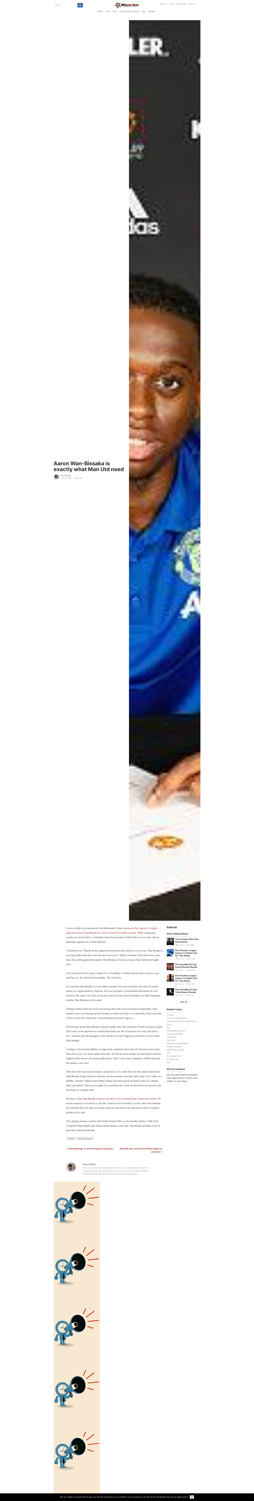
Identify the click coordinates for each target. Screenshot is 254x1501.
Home (100, 12)
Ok (192, 1497)
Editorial (71, 1138)
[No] (250, 1497)
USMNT (151, 12)
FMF (168, 1062)
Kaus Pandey (66, 475)
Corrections (180, 4)
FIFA (108, 12)
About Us (163, 4)
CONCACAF (172, 1037)
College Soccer (174, 1034)
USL (143, 12)
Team (171, 4)
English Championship (177, 1043)
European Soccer (84, 1138)
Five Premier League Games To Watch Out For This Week (186, 953)
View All (183, 1002)
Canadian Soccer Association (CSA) (181, 1023)
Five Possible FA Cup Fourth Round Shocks (186, 965)
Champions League (129, 12)
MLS (115, 12)
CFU (168, 1028)
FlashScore (172, 1059)
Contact (191, 4)
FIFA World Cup (174, 1056)
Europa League (174, 1047)
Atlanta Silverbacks (177, 1018)
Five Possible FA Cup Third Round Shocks (186, 991)
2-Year (170, 1015)
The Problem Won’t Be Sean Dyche (186, 940)
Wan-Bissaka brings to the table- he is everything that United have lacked (120, 1098)
